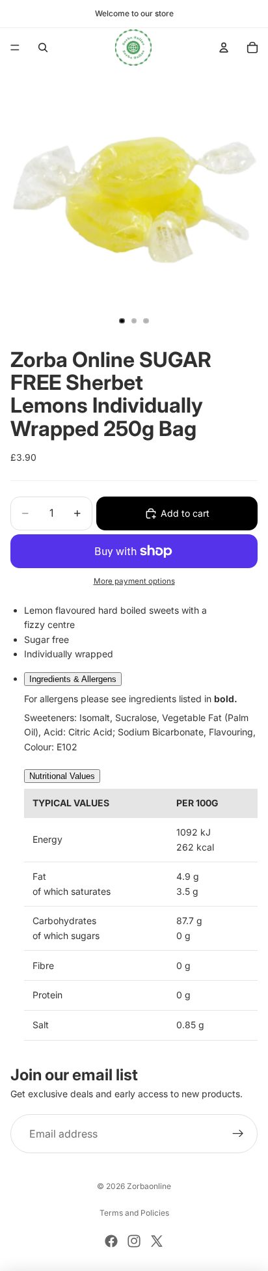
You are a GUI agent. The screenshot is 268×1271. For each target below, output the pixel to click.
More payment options (134, 581)
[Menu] (15, 47)
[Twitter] (157, 1241)
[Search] (43, 47)
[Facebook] (111, 1241)
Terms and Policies (134, 1213)
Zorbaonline (149, 1186)
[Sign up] (238, 1133)
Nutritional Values (62, 776)
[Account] (223, 47)
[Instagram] (134, 1241)
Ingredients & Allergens (72, 679)
